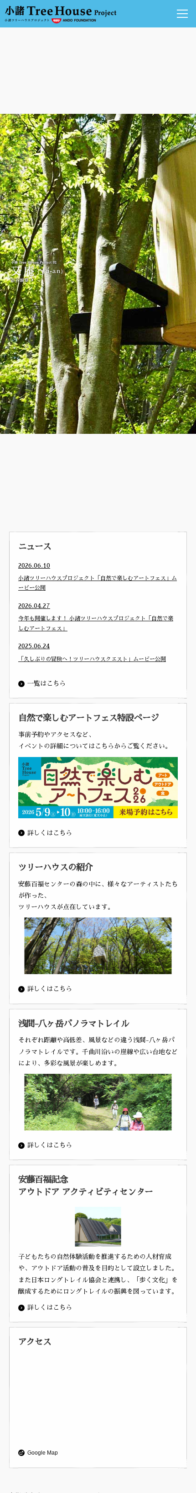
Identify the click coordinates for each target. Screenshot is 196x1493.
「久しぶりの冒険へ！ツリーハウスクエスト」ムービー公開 (92, 659)
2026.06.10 (34, 565)
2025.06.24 (34, 646)
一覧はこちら (46, 683)
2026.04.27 (34, 606)
